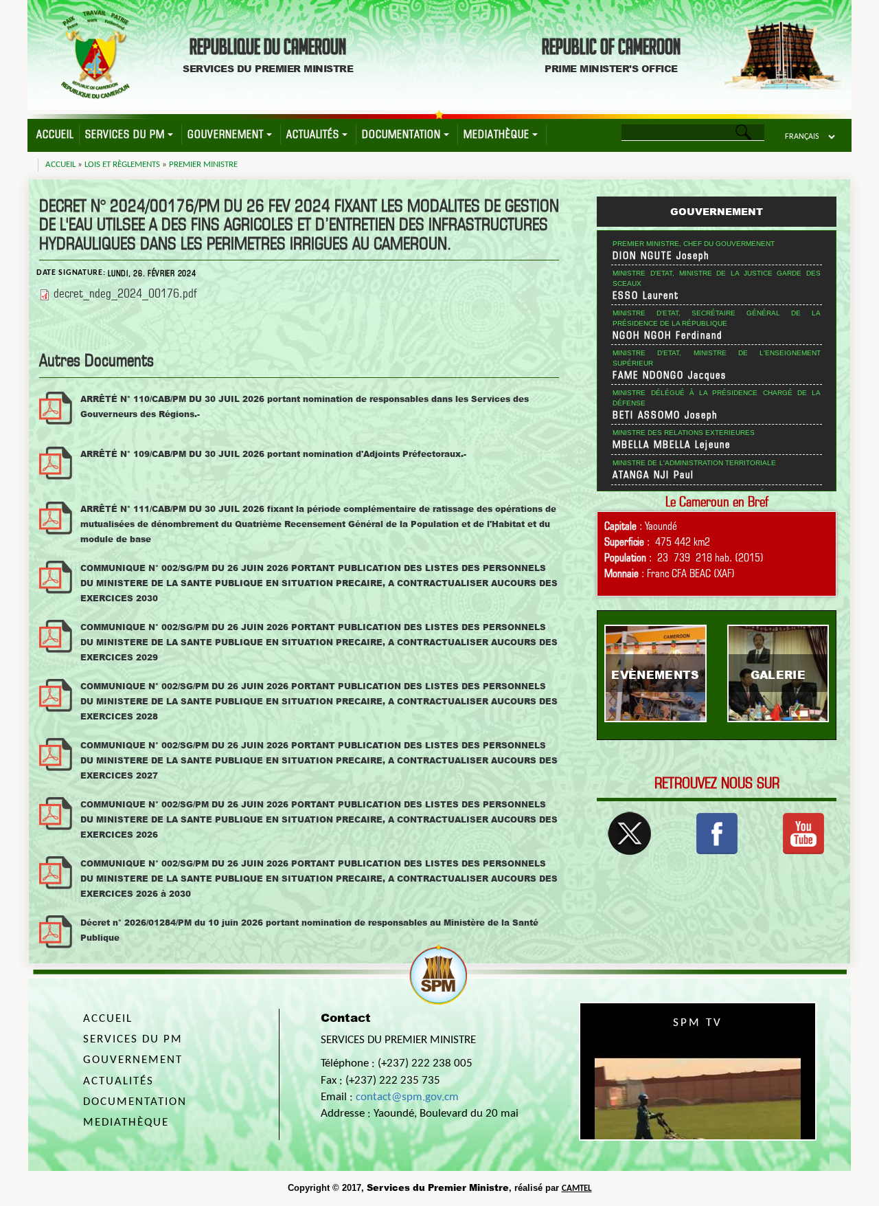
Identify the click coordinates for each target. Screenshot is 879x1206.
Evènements (655, 674)
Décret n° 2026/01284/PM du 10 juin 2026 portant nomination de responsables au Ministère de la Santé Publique (309, 930)
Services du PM (125, 134)
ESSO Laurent (646, 295)
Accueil (54, 134)
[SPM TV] (803, 832)
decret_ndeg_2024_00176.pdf (125, 293)
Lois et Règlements (122, 164)
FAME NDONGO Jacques (670, 375)
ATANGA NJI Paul (653, 475)
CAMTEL (577, 1188)
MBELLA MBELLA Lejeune (672, 444)
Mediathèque (496, 134)
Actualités (312, 134)
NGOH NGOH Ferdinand (667, 335)
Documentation (401, 134)
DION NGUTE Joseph (661, 255)
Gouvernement (225, 134)
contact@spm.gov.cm (407, 1097)
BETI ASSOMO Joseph (665, 415)
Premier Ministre (203, 164)
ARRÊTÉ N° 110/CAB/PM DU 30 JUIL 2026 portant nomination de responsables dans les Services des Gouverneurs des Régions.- (304, 406)
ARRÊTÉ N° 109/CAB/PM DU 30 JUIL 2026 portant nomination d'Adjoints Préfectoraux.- (273, 454)
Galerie (778, 674)
